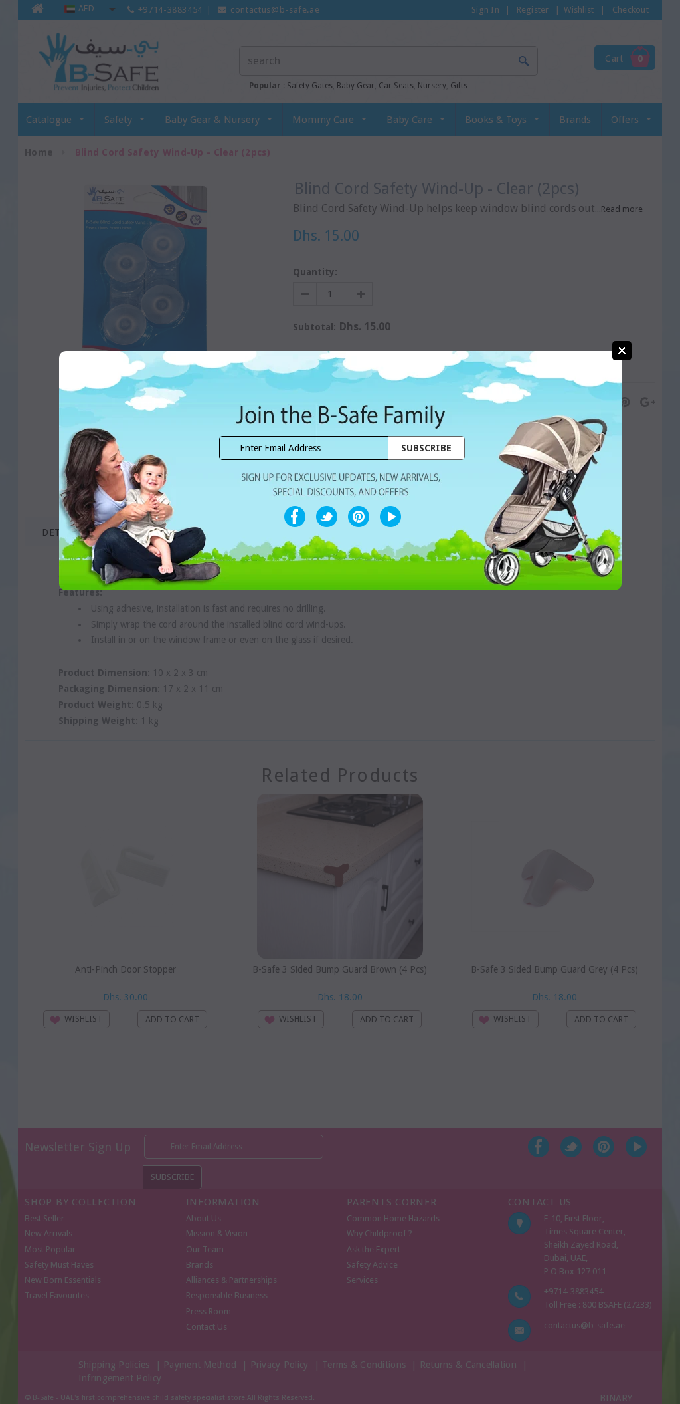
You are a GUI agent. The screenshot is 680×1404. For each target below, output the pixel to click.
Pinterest (358, 516)
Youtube (390, 516)
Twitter (326, 516)
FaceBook (295, 516)
